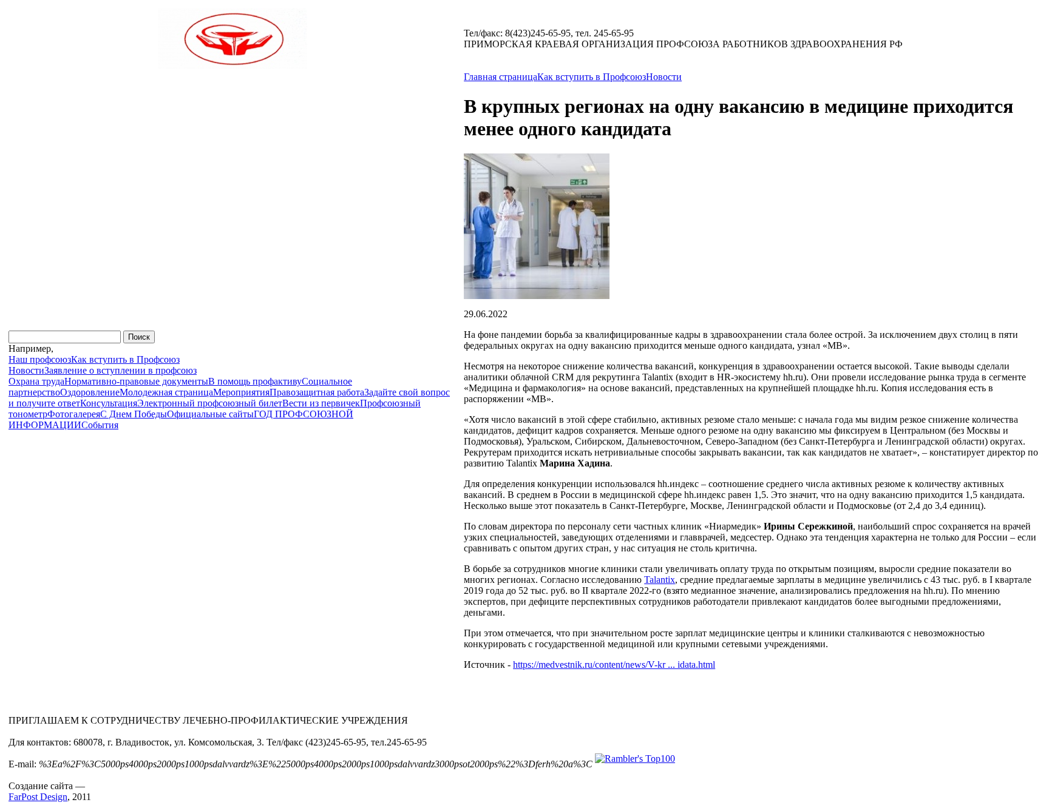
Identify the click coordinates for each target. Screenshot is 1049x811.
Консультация (108, 403)
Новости (26, 370)
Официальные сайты (210, 414)
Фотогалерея (73, 414)
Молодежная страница (166, 392)
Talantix (659, 579)
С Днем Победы (133, 414)
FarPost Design (37, 797)
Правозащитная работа (317, 392)
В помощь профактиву (255, 381)
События (99, 425)
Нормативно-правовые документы (136, 381)
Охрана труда (36, 381)
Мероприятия (241, 392)
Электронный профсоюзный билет (209, 403)
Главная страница (500, 77)
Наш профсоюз (39, 359)
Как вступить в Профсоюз (125, 359)
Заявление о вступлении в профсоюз (120, 370)
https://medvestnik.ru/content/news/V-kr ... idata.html (614, 664)
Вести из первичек (321, 403)
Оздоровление (90, 392)
